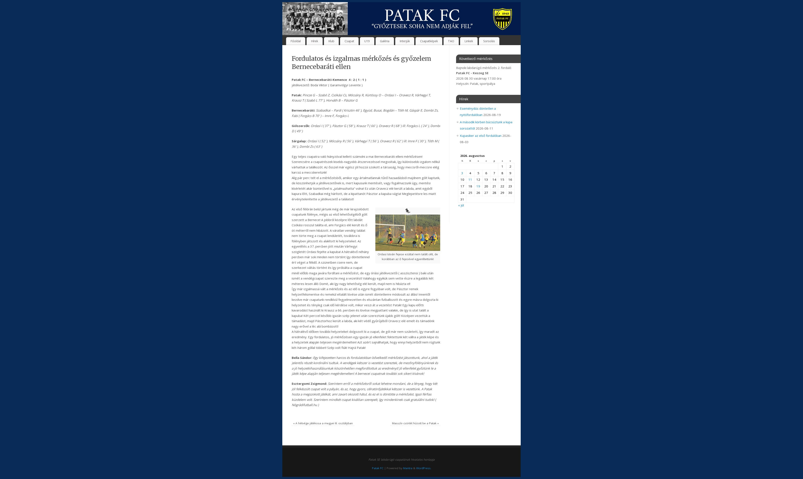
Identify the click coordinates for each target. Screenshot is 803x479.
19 (478, 186)
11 (470, 179)
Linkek (468, 41)
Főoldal (295, 41)
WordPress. (423, 468)
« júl (461, 205)
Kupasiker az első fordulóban (480, 135)
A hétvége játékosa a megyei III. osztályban (323, 423)
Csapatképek (429, 41)
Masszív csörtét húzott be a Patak (415, 423)
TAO (451, 41)
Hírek (314, 41)
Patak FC (378, 468)
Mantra (407, 468)
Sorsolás (489, 41)
